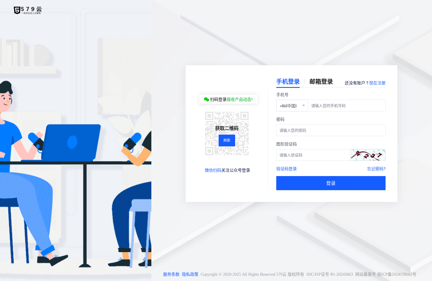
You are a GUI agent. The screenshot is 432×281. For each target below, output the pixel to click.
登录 (331, 183)
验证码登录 (286, 168)
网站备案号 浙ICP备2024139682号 (385, 274)
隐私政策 (190, 274)
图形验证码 (286, 143)
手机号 (282, 94)
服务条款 (171, 274)
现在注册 (377, 82)
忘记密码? (376, 168)
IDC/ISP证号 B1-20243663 (330, 274)
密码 (280, 119)
